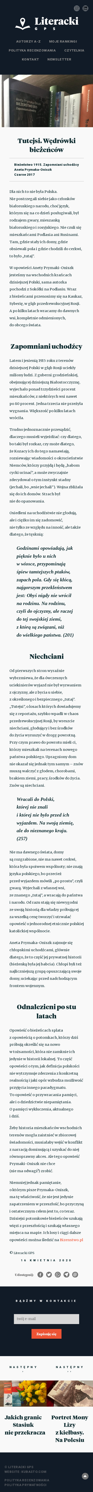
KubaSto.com (33, 1472)
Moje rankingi (63, 41)
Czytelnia (74, 50)
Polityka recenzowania (32, 50)
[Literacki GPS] (47, 23)
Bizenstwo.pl (71, 1240)
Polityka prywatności (25, 1485)
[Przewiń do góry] (85, 1476)
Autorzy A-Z (28, 41)
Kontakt (30, 59)
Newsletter (59, 59)
